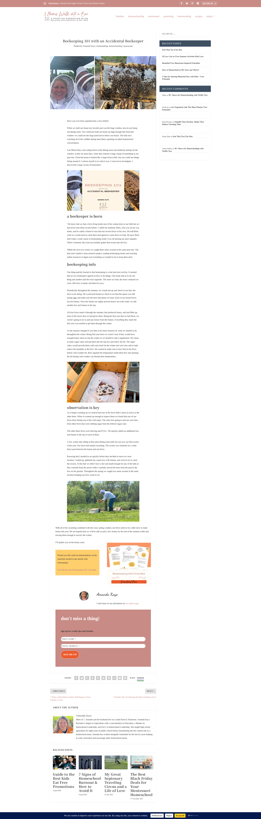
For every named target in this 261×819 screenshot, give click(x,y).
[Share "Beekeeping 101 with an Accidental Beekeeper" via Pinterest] (98, 678)
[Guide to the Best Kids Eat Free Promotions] (64, 762)
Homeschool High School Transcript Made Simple (82, 3)
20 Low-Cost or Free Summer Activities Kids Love (182, 56)
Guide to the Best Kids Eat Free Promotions (64, 780)
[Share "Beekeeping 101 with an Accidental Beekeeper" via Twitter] (81, 678)
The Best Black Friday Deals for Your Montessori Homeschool (141, 784)
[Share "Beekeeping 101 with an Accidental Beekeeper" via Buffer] (109, 678)
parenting (168, 16)
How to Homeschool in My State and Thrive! (180, 70)
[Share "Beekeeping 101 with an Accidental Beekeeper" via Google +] (87, 678)
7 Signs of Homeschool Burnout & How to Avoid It (90, 782)
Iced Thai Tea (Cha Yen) (172, 50)
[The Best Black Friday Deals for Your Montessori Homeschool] (141, 762)
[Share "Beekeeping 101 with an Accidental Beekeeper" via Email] (119, 678)
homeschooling (136, 16)
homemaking (184, 16)
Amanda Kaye (89, 46)
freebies (120, 16)
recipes (198, 16)
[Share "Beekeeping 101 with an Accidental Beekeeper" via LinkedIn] (103, 678)
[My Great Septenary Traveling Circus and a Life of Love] (116, 762)
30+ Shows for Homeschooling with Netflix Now (188, 95)
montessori (153, 16)
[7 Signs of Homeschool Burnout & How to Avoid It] (90, 762)
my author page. (132, 603)
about (209, 16)
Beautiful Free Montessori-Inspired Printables (181, 63)
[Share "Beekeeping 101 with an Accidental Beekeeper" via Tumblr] (92, 678)
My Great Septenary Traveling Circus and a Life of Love (116, 782)
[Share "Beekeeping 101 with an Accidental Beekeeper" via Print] (125, 678)
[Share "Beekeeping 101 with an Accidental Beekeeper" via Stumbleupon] (114, 678)
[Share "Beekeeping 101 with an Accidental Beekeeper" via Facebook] (76, 678)
